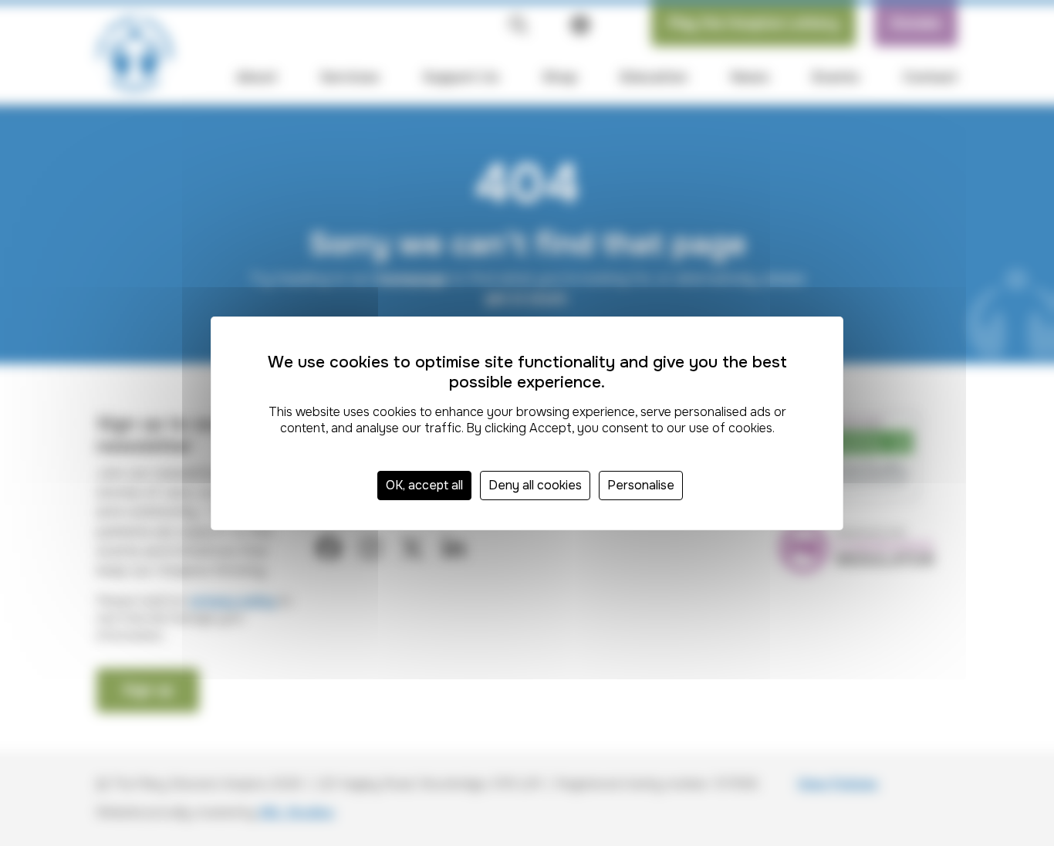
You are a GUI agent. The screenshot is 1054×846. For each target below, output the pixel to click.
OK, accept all (424, 485)
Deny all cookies (535, 485)
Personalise (640, 485)
